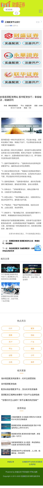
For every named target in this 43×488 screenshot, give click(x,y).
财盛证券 (10, 461)
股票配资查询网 (27, 476)
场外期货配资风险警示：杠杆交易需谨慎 (18, 378)
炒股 (10, 355)
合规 (10, 362)
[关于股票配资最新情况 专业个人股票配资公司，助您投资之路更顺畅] (10, 268)
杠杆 (10, 328)
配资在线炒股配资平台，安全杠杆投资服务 (19, 389)
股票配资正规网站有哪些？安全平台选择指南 (20, 394)
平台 (10, 348)
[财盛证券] (13, 4)
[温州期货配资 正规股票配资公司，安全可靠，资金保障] (32, 268)
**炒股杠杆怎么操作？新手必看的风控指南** (19, 400)
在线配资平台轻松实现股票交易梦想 (32, 462)
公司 (32, 355)
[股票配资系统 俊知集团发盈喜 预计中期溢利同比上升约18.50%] (6, 427)
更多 (38, 22)
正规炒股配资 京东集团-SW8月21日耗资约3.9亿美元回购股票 (26, 418)
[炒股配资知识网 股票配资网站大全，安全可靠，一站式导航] (10, 288)
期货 (32, 348)
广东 (32, 342)
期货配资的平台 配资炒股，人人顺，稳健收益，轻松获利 (25, 451)
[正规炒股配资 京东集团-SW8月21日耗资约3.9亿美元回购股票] (6, 418)
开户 (10, 342)
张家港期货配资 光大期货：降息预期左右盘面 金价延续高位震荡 (25, 443)
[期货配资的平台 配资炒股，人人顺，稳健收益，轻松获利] (6, 452)
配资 (32, 328)
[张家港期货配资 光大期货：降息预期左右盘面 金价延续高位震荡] (6, 444)
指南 (32, 335)
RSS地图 (25, 472)
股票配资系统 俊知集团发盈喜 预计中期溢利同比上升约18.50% (26, 426)
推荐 (32, 362)
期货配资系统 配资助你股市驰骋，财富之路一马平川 (25, 434)
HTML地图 (33, 472)
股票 (10, 335)
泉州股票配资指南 (8, 383)
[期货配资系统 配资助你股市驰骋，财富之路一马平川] (6, 435)
